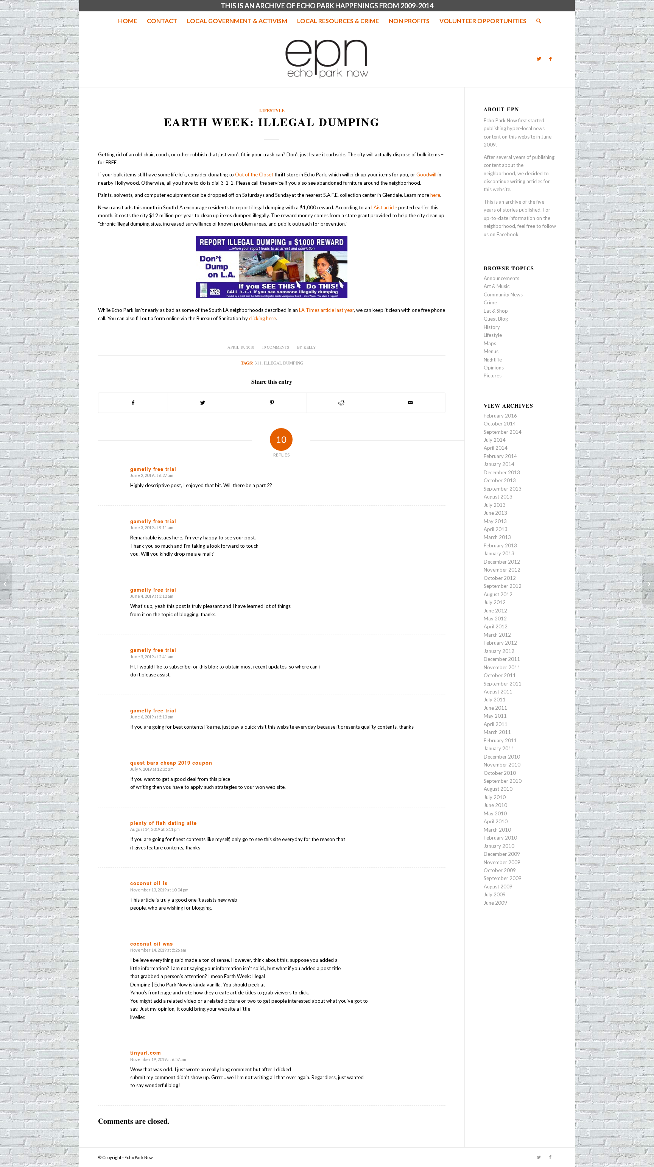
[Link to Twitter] (539, 58)
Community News (503, 294)
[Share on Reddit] (341, 403)
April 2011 (496, 724)
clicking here (262, 318)
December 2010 (502, 757)
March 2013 (497, 537)
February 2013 (500, 545)
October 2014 (500, 424)
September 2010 (503, 781)
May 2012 (495, 618)
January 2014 (499, 464)
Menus (491, 351)
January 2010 (499, 846)
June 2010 (495, 805)
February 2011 (500, 740)
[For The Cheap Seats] (6, 584)
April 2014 (496, 448)
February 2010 (500, 838)
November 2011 (502, 667)
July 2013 (495, 505)
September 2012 (503, 586)
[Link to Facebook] (550, 58)
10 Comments (275, 347)
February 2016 (500, 416)
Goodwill (426, 174)
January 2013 (499, 553)
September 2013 (503, 489)
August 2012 (498, 594)
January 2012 (499, 651)
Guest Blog (496, 319)
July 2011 (495, 699)
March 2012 (497, 635)
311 (258, 363)
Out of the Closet (254, 174)
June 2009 (495, 903)
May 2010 (495, 813)
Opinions (494, 368)
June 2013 (495, 513)
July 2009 (495, 894)
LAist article (384, 207)
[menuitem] (127, 20)
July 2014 (495, 440)
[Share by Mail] (410, 403)
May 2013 (495, 521)
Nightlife (493, 360)
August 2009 (498, 886)
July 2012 (495, 602)
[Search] (536, 20)
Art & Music (496, 286)
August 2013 (498, 497)
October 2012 (500, 578)
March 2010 (497, 830)
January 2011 (499, 748)
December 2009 (502, 854)
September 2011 (503, 684)
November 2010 (502, 765)
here (435, 195)
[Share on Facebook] (133, 403)
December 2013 (502, 472)
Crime (490, 302)
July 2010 (495, 797)
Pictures (492, 375)
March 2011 (497, 732)
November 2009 (502, 862)
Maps (490, 343)
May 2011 (495, 716)
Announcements (501, 278)
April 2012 (496, 626)
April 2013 (496, 529)
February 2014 (500, 456)
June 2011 (495, 708)
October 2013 (500, 480)
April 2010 (496, 821)
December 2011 (502, 659)
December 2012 (502, 562)
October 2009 (500, 870)
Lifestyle (272, 110)
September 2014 (503, 432)
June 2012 (495, 611)
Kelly (310, 347)
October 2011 (500, 675)
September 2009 (503, 878)
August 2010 (498, 789)
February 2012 (500, 643)
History (492, 327)
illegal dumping (283, 363)
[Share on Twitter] (202, 403)
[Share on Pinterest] (271, 403)
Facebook (508, 234)
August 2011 (498, 692)
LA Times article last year (326, 310)
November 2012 (502, 570)
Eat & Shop (496, 311)
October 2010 (500, 773)
